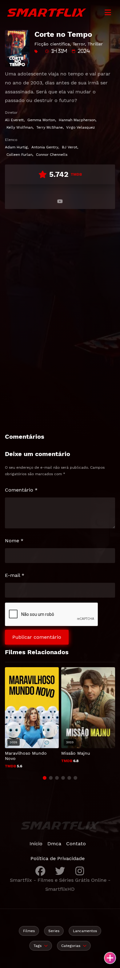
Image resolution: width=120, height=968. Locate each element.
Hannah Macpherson (77, 120)
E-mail (14, 575)
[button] (44, 778)
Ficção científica (52, 43)
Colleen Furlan (19, 154)
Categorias (70, 946)
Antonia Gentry (44, 147)
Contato (76, 843)
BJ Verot (69, 147)
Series (53, 931)
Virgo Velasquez (80, 127)
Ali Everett (14, 120)
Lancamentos (85, 931)
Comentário (21, 490)
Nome (14, 541)
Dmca (54, 843)
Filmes (29, 931)
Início (36, 843)
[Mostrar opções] (110, 958)
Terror (79, 43)
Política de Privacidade (57, 858)
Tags (38, 946)
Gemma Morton (41, 120)
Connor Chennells (51, 154)
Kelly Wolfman (19, 127)
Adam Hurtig (16, 147)
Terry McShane (49, 127)
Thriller (95, 43)
